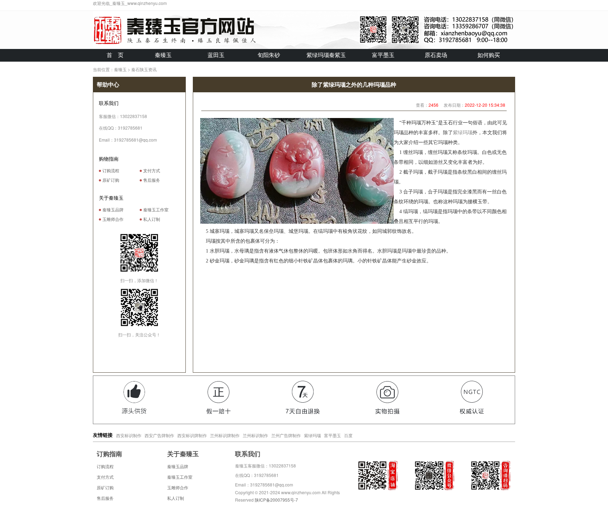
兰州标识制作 (255, 435)
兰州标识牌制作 (225, 435)
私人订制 (151, 219)
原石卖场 (436, 55)
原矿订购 (110, 180)
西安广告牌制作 (159, 435)
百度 (348, 435)
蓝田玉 (216, 55)
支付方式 (151, 170)
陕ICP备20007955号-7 (276, 500)
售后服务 (151, 180)
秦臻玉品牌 (112, 209)
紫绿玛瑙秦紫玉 (326, 55)
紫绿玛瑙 (463, 132)
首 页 (115, 55)
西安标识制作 (128, 435)
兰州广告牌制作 (286, 435)
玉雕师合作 (112, 219)
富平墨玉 (383, 55)
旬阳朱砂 (269, 55)
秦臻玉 (163, 55)
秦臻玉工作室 (155, 209)
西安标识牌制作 (192, 435)
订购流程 (110, 170)
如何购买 (488, 55)
